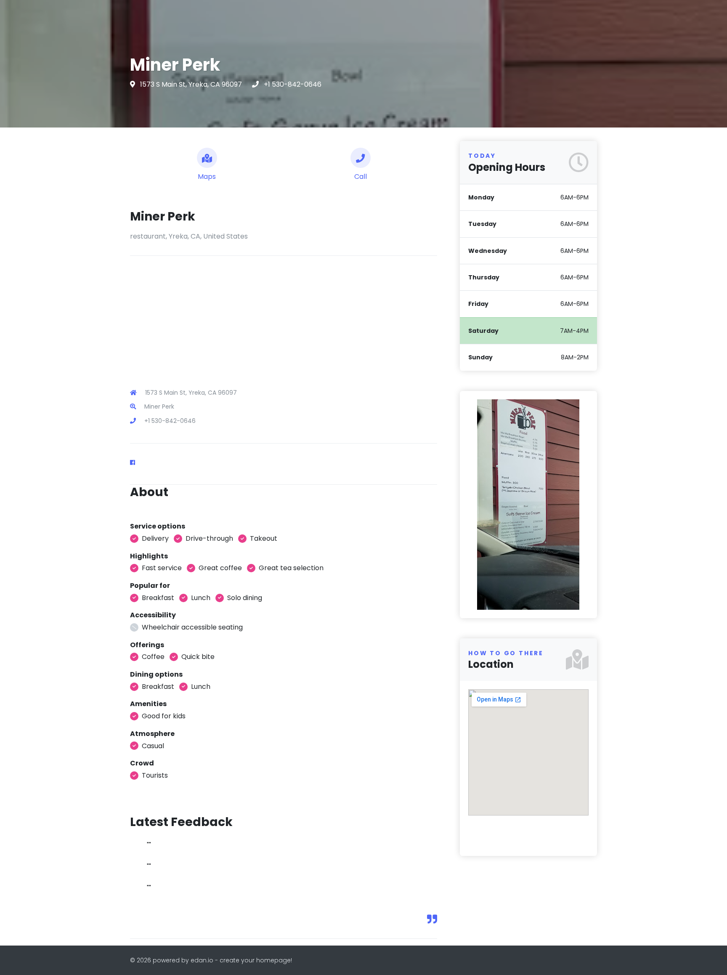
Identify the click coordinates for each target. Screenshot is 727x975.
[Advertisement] (283, 315)
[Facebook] (136, 462)
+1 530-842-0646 (292, 84)
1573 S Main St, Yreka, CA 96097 (192, 84)
